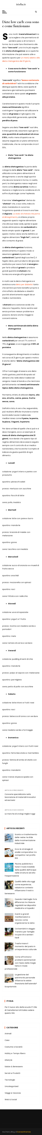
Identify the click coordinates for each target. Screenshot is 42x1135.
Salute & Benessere (14, 1066)
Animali (8, 1033)
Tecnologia (10, 1079)
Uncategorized (11, 1086)
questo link (10, 1013)
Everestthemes (24, 1132)
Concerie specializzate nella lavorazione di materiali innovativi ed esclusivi (20, 797)
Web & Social (11, 1099)
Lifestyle (8, 1060)
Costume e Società (13, 1047)
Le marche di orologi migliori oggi (20, 813)
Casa (7, 1040)
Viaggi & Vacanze (13, 1093)
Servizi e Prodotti (12, 1073)
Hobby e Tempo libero (15, 1053)
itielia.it (21, 4)
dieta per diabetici (24, 284)
